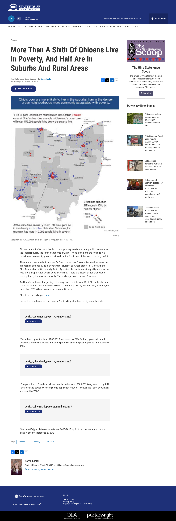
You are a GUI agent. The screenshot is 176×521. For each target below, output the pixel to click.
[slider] (23, 18)
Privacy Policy (68, 502)
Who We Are (14, 27)
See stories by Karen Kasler (39, 469)
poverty (37, 442)
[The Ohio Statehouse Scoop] (146, 51)
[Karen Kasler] (16, 467)
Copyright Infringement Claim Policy (77, 504)
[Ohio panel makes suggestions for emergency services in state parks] (135, 118)
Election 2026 (52, 27)
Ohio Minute (123, 27)
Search (136, 27)
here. (47, 295)
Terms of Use (68, 500)
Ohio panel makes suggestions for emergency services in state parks (153, 120)
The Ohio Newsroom (104, 27)
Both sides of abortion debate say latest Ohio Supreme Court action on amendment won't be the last (154, 188)
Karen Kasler (46, 79)
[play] (11, 18)
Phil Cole (50, 442)
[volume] (19, 19)
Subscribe (146, 93)
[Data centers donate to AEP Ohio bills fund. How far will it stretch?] (135, 165)
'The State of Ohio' (32, 27)
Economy (15, 40)
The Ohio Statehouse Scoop (76, 27)
